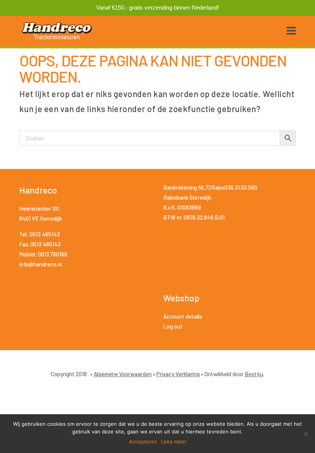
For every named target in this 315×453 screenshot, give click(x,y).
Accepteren (143, 441)
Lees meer (173, 441)
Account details (182, 316)
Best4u (254, 373)
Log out (172, 326)
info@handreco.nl (40, 264)
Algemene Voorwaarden (123, 373)
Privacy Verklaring (178, 373)
